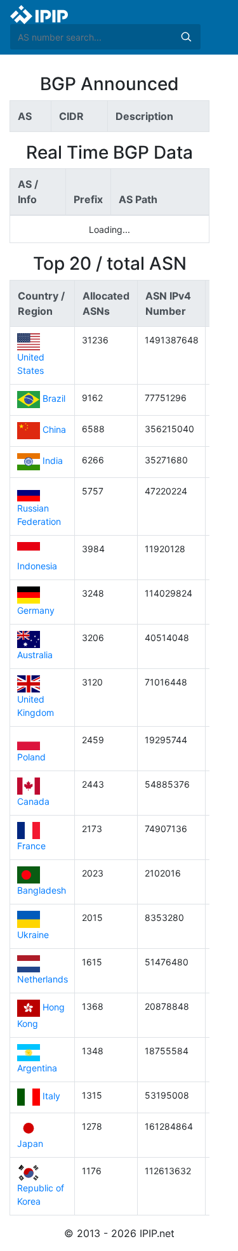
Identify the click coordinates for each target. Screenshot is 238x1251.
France (31, 845)
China (54, 430)
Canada (33, 801)
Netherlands (42, 979)
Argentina (37, 1067)
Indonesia (37, 565)
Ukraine (33, 934)
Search (186, 37)
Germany (36, 610)
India (53, 461)
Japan (30, 1143)
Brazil (54, 399)
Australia (35, 654)
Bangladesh (41, 890)
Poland (31, 756)
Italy (51, 1096)
